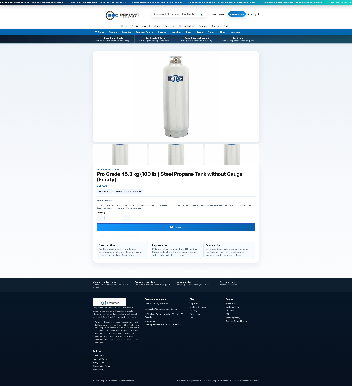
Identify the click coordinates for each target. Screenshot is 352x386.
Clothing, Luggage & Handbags (146, 26)
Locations (235, 32)
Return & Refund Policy (236, 321)
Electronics (170, 26)
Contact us (231, 310)
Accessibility (98, 369)
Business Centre (144, 32)
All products (195, 303)
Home (124, 26)
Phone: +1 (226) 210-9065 (156, 303)
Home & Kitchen (186, 26)
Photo (189, 32)
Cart (191, 317)
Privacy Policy (99, 355)
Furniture (203, 26)
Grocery (215, 26)
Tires (222, 32)
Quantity (101, 212)
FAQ (228, 314)
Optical (211, 32)
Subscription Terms (101, 366)
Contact (227, 26)
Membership (231, 303)
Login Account (219, 14)
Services (176, 32)
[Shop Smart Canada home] (120, 14)
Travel (200, 32)
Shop (99, 32)
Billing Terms (98, 362)
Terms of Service (100, 359)
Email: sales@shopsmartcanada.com (161, 309)
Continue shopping (125, 236)
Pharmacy (163, 32)
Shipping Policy (233, 317)
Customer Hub (237, 14)
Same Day (126, 32)
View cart (104, 236)
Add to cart (176, 227)
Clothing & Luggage (199, 307)
